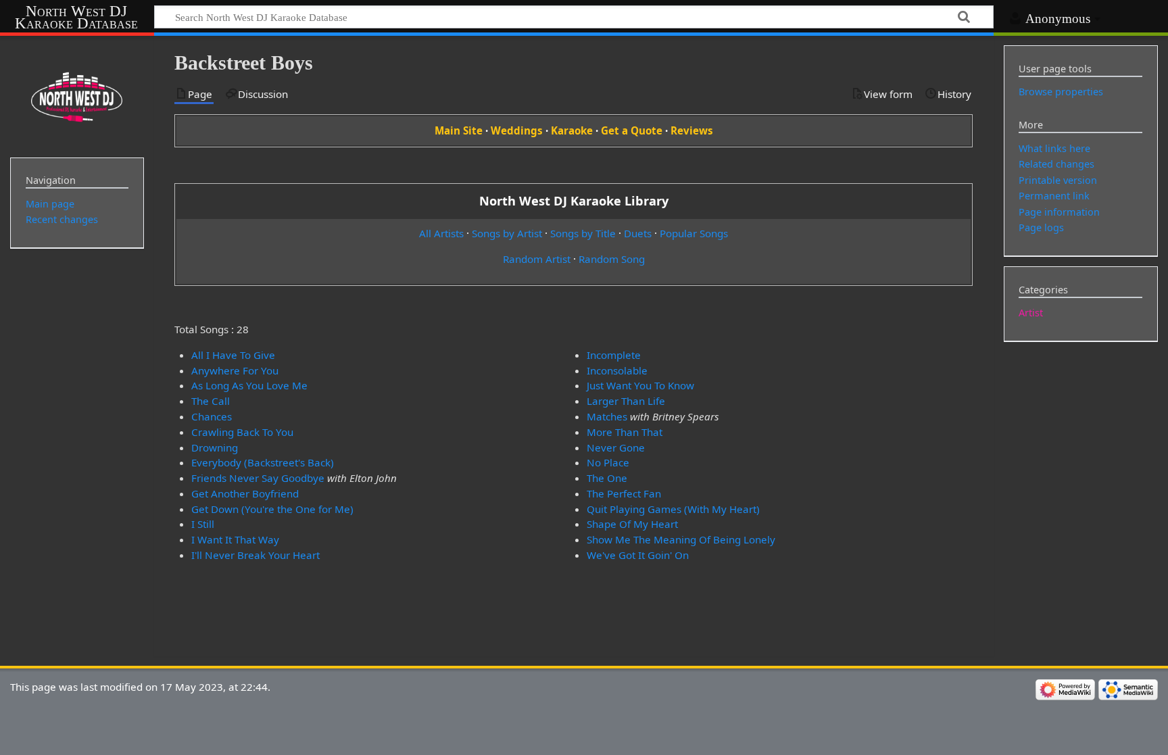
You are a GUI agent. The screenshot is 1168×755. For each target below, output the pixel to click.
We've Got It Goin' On (638, 555)
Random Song (612, 259)
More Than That (624, 432)
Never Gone (616, 447)
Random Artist (536, 259)
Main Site (459, 130)
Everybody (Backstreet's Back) (262, 462)
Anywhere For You (234, 370)
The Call (210, 401)
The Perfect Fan (624, 493)
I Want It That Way (235, 539)
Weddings (517, 130)
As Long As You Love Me (249, 385)
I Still (202, 524)
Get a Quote (631, 130)
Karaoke (572, 130)
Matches (607, 416)
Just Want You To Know (640, 385)
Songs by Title (583, 233)
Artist (1031, 312)
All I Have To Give (233, 355)
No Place (608, 462)
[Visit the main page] (77, 95)
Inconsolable (617, 370)
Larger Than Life (626, 401)
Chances (211, 416)
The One (607, 478)
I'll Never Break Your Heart (255, 555)
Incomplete (614, 355)
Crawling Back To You (242, 432)
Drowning (214, 447)
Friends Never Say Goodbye (257, 478)
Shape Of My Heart (632, 524)
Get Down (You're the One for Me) (272, 509)
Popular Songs (694, 233)
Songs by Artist (507, 233)
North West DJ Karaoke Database (76, 17)
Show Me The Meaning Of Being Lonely (681, 539)
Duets (638, 233)
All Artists (441, 233)
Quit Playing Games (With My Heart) (673, 509)
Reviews (692, 130)
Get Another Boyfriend (245, 493)
